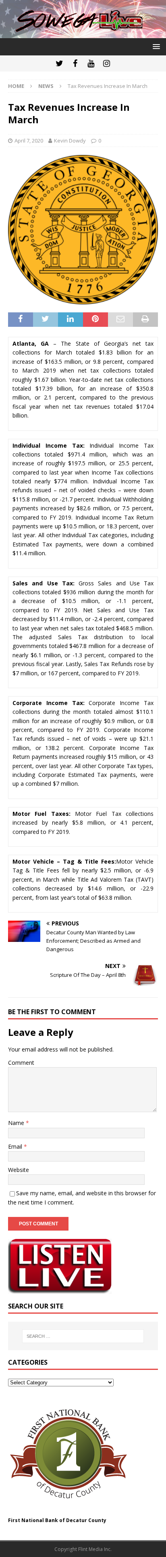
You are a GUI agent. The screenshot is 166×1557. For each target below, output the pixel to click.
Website (18, 1170)
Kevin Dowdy (70, 140)
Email (16, 1146)
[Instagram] (107, 63)
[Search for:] (83, 1336)
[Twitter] (59, 63)
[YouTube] (91, 63)
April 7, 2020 (29, 140)
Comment (21, 1062)
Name (17, 1123)
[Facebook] (75, 63)
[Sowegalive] (83, 33)
